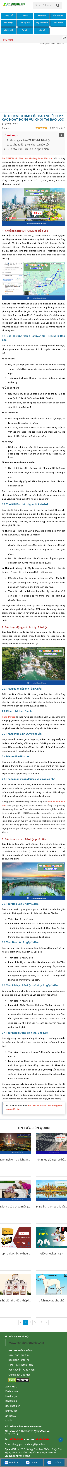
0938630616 (43, 1439)
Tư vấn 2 (35, 1462)
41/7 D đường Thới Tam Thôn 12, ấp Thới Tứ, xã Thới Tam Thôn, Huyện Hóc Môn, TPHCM (33, 1451)
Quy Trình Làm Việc (18, 1354)
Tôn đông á (11, 1395)
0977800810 (17, 1439)
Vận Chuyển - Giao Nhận (21, 1369)
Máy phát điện (12, 1405)
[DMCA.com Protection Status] (18, 1379)
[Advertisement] (33, 78)
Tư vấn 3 (56, 1462)
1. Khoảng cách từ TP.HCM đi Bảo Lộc (28, 140)
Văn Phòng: (24, 1455)
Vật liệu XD (10, 1415)
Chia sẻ (6, 128)
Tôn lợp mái (11, 1400)
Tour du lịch (11, 1410)
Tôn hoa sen (11, 1391)
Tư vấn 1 (13, 1462)
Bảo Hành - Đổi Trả (18, 1359)
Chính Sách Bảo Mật (19, 1374)
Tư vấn (8, 1420)
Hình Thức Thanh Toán (20, 1364)
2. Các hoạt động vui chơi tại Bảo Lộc (28, 144)
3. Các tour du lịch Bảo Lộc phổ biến (28, 149)
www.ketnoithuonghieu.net (26, 1343)
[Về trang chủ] (14, 4)
